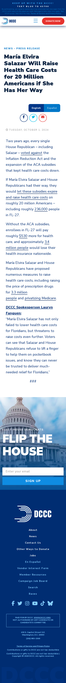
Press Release (28, 48)
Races (33, 593)
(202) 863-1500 (33, 638)
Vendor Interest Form (33, 568)
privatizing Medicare (40, 298)
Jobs (33, 555)
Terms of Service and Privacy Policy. (46, 13)
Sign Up (33, 481)
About (33, 530)
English (36, 108)
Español (52, 108)
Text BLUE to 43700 (33, 6)
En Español (33, 562)
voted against (31, 152)
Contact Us (33, 542)
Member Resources (33, 574)
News (8, 48)
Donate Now (53, 21)
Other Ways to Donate (33, 549)
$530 (23, 236)
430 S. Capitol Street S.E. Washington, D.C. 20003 (33, 633)
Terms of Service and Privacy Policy (33, 646)
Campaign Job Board (32, 581)
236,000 (41, 209)
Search (33, 587)
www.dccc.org (42, 617)
